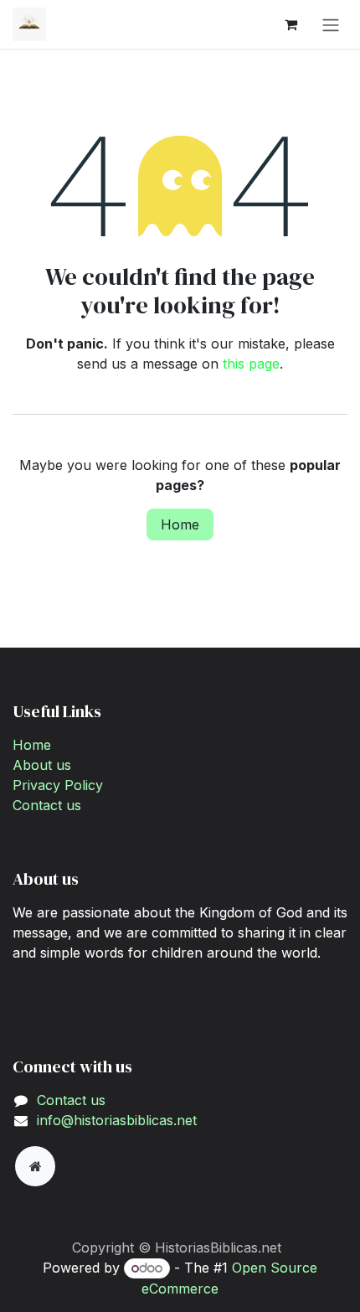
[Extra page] (35, 1166)
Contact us (47, 805)
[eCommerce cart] (290, 24)
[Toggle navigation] (330, 24)
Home (180, 524)
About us (42, 765)
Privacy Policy (58, 785)
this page (251, 363)
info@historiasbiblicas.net (117, 1120)
